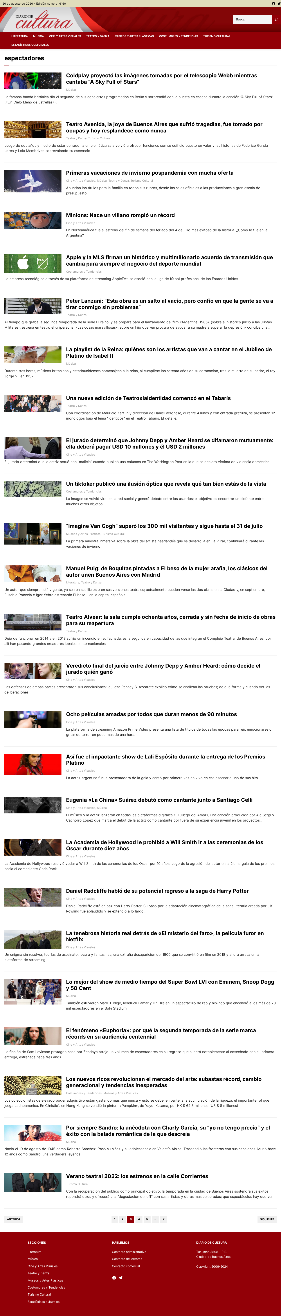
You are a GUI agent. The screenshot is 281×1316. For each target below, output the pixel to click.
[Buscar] (276, 19)
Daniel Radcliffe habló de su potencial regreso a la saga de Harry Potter (157, 891)
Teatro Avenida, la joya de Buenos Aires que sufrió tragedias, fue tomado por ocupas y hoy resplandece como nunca (164, 127)
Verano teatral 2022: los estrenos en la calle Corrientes (137, 1176)
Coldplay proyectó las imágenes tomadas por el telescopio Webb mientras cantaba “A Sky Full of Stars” (161, 78)
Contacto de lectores (127, 1259)
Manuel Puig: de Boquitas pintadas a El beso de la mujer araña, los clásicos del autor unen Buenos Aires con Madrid (167, 571)
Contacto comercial (126, 1266)
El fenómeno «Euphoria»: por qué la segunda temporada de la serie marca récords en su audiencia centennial (161, 1033)
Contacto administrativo (129, 1252)
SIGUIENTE (267, 1219)
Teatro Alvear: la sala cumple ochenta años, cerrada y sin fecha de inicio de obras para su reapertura (171, 620)
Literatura (72, 582)
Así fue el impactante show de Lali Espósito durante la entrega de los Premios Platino (165, 760)
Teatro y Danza (76, 138)
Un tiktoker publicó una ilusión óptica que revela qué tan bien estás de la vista (166, 484)
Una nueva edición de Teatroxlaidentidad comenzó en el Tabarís (148, 398)
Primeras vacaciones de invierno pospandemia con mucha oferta (150, 173)
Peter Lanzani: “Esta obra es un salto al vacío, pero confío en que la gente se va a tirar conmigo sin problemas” (169, 304)
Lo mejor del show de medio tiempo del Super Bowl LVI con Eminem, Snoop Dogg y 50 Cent (170, 985)
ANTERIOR (13, 1219)
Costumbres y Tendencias (84, 271)
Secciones (37, 1242)
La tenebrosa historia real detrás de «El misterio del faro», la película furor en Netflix (165, 936)
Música (71, 89)
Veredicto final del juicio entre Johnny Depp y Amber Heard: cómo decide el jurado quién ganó (163, 669)
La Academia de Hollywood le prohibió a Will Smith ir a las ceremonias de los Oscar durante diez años (164, 845)
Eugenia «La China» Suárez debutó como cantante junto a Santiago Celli (159, 800)
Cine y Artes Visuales (80, 180)
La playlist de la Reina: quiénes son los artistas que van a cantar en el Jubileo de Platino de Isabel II (169, 352)
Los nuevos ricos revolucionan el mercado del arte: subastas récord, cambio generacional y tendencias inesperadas (164, 1082)
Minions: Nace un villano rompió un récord (120, 215)
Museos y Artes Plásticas (83, 534)
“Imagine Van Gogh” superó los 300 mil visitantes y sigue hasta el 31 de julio (164, 526)
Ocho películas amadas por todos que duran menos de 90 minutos (151, 714)
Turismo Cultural (99, 138)
